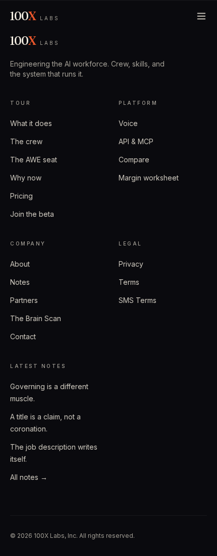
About (20, 264)
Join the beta (32, 214)
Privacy (131, 264)
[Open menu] (201, 16)
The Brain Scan (35, 318)
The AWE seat (33, 159)
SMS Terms (137, 300)
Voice (128, 123)
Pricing (21, 196)
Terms (129, 282)
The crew (26, 141)
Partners (24, 300)
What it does (31, 123)
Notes (20, 282)
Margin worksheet (149, 177)
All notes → (28, 477)
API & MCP (136, 141)
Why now (25, 177)
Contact (23, 336)
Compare (134, 159)
